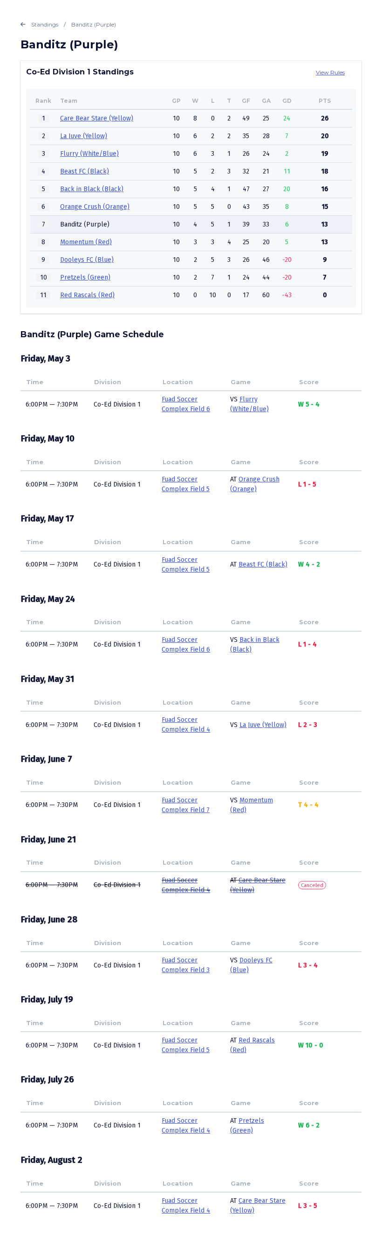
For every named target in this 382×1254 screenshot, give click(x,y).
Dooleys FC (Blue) (87, 260)
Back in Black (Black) (91, 189)
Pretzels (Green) (85, 277)
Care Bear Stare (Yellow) (96, 118)
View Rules (330, 72)
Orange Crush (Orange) (95, 207)
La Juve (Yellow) (83, 136)
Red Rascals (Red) (87, 295)
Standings (44, 24)
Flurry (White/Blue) (89, 154)
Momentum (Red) (86, 242)
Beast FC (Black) (84, 171)
